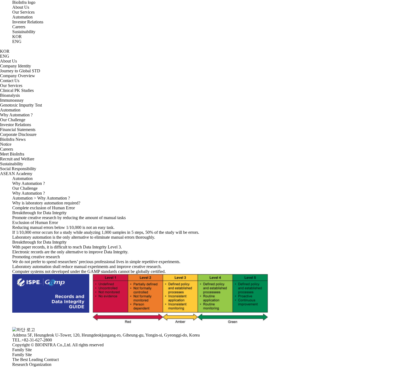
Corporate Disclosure (18, 134)
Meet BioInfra (12, 154)
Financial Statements (17, 129)
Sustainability (23, 31)
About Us (20, 7)
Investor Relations (27, 22)
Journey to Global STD (20, 71)
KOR (17, 36)
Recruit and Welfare (17, 159)
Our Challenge (12, 119)
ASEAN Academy (16, 173)
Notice (5, 144)
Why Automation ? (16, 115)
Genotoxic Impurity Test (21, 105)
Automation (22, 17)
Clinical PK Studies (17, 90)
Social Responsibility (18, 168)
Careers (18, 26)
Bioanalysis (10, 95)
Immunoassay (12, 100)
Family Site (22, 354)
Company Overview (17, 75)
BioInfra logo (23, 2)
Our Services (23, 12)
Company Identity (15, 66)
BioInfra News (13, 139)
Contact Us (9, 80)
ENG (16, 41)
